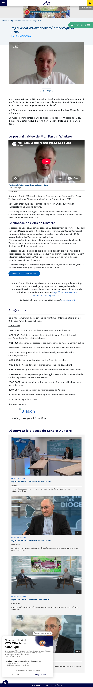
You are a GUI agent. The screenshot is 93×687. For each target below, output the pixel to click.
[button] (46, 91)
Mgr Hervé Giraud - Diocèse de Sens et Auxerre (31, 481)
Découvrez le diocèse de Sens (24, 273)
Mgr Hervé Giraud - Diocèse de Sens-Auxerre (30, 600)
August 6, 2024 (68, 300)
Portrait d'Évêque (15, 188)
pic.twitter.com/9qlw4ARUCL (46, 295)
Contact (45, 685)
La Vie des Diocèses (18, 478)
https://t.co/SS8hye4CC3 (64, 292)
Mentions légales (56, 685)
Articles (4, 21)
